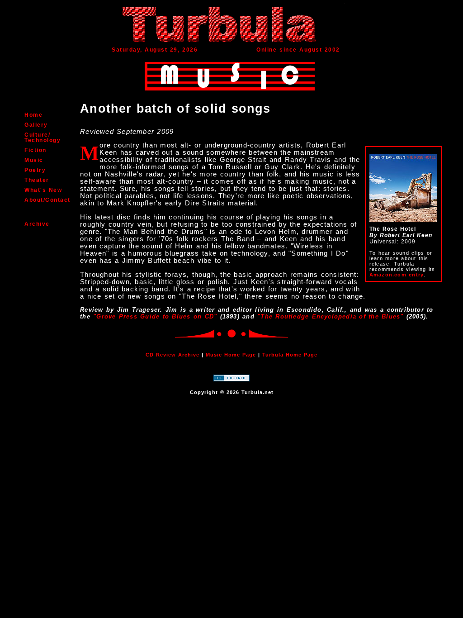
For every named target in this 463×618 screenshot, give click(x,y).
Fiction (35, 150)
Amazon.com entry (396, 274)
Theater (36, 180)
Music (33, 160)
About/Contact (47, 200)
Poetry (35, 170)
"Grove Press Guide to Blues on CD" (155, 316)
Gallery (36, 125)
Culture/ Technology (42, 137)
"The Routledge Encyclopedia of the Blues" (330, 316)
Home (33, 115)
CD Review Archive (172, 354)
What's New (43, 190)
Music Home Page (231, 354)
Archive (37, 224)
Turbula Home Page (289, 354)
